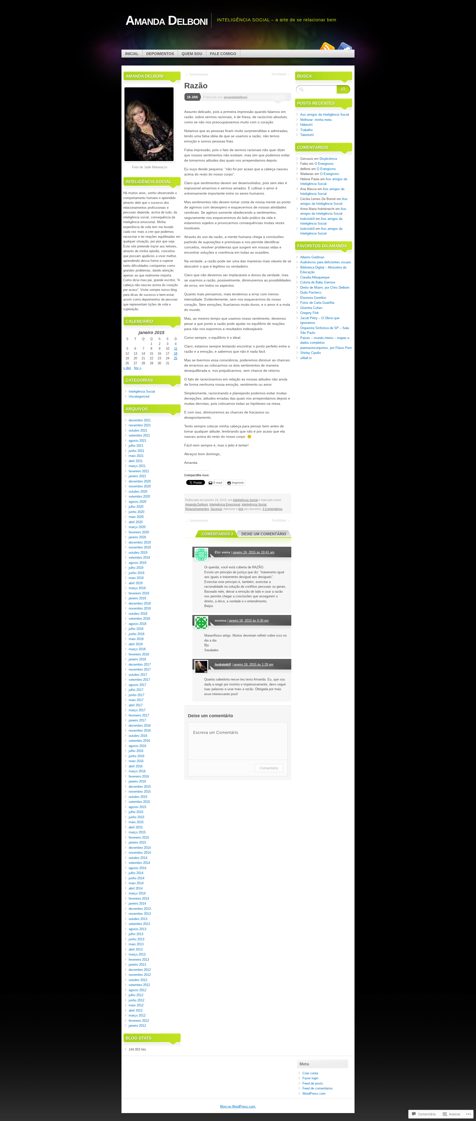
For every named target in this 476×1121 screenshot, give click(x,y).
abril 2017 (136, 705)
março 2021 (137, 466)
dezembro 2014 (140, 847)
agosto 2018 (137, 624)
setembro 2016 (139, 741)
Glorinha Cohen (311, 308)
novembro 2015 (140, 791)
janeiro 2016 (137, 781)
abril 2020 (136, 522)
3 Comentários (272, 509)
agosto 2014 (137, 868)
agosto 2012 (137, 990)
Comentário (269, 768)
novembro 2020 (140, 486)
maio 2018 (136, 639)
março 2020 (137, 527)
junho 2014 (136, 878)
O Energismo (324, 164)
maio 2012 (136, 1005)
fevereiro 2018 (139, 654)
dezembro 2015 (140, 786)
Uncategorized (139, 396)
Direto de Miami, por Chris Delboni (324, 287)
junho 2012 (136, 1000)
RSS (327, 47)
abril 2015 (136, 827)
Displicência (328, 159)
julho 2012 (136, 995)
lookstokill (223, 664)
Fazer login (310, 1078)
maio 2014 (136, 883)
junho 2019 (136, 573)
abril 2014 (136, 888)
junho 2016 (136, 756)
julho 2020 (136, 507)
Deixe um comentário (263, 534)
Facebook (344, 47)
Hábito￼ (306, 125)
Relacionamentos (197, 509)
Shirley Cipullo (310, 353)
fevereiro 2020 (139, 532)
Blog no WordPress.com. (238, 1106)
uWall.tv (306, 358)
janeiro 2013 (137, 964)
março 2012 (137, 1015)
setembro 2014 (139, 863)
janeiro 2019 (137, 598)
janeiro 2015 (137, 842)
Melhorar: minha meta (315, 120)
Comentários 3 (217, 534)
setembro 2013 (139, 924)
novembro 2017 (140, 669)
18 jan (192, 97)
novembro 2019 (140, 547)
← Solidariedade (196, 74)
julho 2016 (136, 751)
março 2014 (137, 893)
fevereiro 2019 (139, 593)
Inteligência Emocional (224, 504)
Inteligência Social (245, 500)
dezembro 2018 (140, 603)
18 (175, 353)
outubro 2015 (138, 797)
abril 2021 (136, 461)
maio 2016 (136, 761)
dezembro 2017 (140, 664)
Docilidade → (281, 74)
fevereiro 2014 (139, 898)
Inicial (132, 54)
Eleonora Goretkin (313, 298)
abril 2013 (136, 949)
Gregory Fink (309, 313)
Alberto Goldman (312, 257)
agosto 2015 (137, 807)
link (240, 509)
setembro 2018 (139, 618)
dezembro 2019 (140, 542)
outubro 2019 (138, 552)
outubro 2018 (138, 613)
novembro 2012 (140, 975)
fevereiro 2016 (139, 776)
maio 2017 (136, 700)
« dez (127, 368)
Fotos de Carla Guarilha (317, 303)
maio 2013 (136, 944)
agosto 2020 (137, 502)
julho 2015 (136, 812)
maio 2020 (136, 517)
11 (175, 348)
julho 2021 (136, 445)
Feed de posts (312, 1083)
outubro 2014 (138, 858)
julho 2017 (136, 690)
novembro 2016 (140, 730)
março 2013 (137, 954)
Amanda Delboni (196, 504)
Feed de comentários (317, 1088)
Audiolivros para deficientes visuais (325, 262)
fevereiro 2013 (139, 959)
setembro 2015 (139, 802)
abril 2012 (136, 1010)
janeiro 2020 (137, 537)
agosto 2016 (137, 746)
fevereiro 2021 (139, 471)
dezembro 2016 (140, 725)
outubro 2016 (138, 736)
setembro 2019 (139, 557)
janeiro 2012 (137, 1025)
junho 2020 (136, 512)
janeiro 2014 (137, 903)
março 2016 (137, 771)
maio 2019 (136, 578)
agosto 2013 (137, 929)
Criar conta (310, 1073)
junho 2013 (136, 939)
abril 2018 (136, 644)
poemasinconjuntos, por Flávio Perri (326, 348)
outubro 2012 (138, 980)
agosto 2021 (137, 440)
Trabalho (306, 130)
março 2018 (137, 649)
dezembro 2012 (140, 970)
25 (175, 358)
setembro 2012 (139, 985)
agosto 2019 (137, 563)
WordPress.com (314, 1093)
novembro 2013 (140, 914)
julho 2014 (136, 873)
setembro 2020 (139, 496)
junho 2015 (136, 817)
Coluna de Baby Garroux (317, 282)
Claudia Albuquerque (314, 277)
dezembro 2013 (140, 909)
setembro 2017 (139, 679)
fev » (137, 368)
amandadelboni (235, 97)
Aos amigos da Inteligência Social (324, 114)
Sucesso (216, 509)
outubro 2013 (138, 919)
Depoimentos (160, 54)
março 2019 (137, 588)
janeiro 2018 (137, 659)
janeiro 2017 (137, 720)
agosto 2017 (137, 685)
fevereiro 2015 (139, 837)
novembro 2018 (140, 608)
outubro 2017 (138, 675)
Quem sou (192, 54)
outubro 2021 (138, 430)
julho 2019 (136, 568)
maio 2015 (136, 822)
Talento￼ (307, 135)
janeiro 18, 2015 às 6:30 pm (249, 620)
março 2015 (137, 832)
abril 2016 (136, 766)
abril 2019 (136, 583)
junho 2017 (136, 695)
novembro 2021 (140, 425)
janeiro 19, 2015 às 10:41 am (253, 552)
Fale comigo (223, 54)
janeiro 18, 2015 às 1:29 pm (253, 664)
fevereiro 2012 (139, 1020)
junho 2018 (136, 634)
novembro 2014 (140, 852)
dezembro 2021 (140, 420)
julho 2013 (136, 934)
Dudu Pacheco (310, 292)
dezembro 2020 (140, 481)
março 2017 (137, 710)
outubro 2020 (138, 491)
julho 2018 (136, 629)
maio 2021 (136, 456)
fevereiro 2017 (139, 715)
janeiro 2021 (137, 476)
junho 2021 (136, 451)
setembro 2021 (139, 435)
